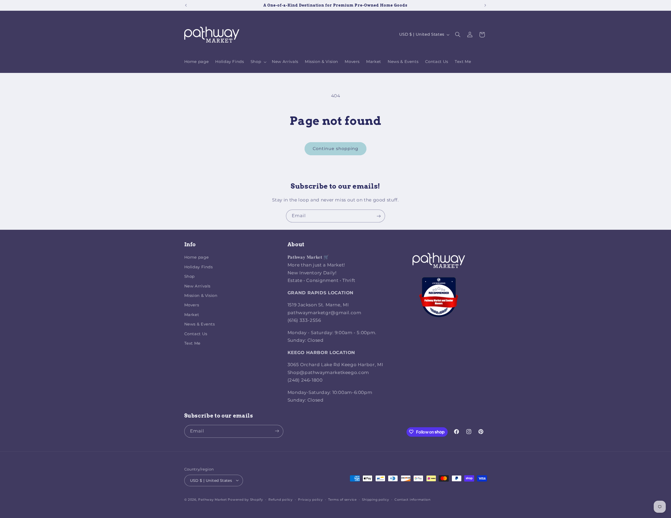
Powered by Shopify (245, 499)
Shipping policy (375, 499)
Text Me (192, 343)
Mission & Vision (201, 295)
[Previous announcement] (186, 5)
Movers (191, 305)
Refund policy (280, 499)
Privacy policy (310, 499)
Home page (196, 257)
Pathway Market (213, 499)
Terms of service (342, 499)
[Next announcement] (485, 5)
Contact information (412, 499)
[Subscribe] (379, 216)
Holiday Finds (198, 267)
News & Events (199, 324)
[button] (257, 62)
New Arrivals (197, 286)
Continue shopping (335, 148)
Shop (189, 276)
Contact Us (195, 334)
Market (191, 314)
